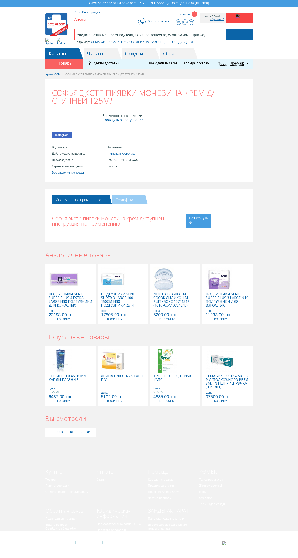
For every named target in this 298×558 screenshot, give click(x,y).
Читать (96, 53)
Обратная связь (64, 510)
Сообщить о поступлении (122, 120)
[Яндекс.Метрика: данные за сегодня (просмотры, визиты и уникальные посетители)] (234, 543)
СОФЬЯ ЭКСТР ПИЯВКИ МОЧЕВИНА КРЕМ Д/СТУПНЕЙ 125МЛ (75, 432)
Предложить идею (58, 534)
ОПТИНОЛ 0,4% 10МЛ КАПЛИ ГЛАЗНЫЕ (67, 378)
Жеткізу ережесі (210, 485)
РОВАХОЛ (153, 42)
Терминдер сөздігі (212, 504)
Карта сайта (115, 542)
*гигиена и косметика (121, 153)
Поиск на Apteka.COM (163, 491)
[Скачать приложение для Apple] (49, 41)
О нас (170, 53)
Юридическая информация (114, 513)
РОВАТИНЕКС (117, 42)
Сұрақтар (205, 497)
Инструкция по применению (78, 199)
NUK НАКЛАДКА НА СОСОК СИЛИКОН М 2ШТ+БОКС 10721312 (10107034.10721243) (171, 299)
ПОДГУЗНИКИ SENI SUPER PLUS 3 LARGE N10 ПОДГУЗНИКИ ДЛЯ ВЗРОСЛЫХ (227, 299)
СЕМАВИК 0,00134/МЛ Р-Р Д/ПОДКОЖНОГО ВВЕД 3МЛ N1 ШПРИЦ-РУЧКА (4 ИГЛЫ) (227, 381)
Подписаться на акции (61, 518)
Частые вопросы (159, 497)
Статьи (101, 479)
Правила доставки (161, 485)
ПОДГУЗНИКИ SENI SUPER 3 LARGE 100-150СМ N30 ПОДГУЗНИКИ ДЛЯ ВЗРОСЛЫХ (117, 301)
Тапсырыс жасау (195, 63)
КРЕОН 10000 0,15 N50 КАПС (172, 378)
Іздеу (202, 491)
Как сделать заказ (163, 63)
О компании (88, 542)
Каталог (59, 53)
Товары (50, 479)
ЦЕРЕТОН (169, 42)
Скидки (134, 53)
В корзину (62, 319)
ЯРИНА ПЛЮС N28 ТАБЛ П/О (122, 378)
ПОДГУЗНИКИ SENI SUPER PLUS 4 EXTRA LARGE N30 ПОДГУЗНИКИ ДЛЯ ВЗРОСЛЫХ (70, 299)
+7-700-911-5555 (151, 3)
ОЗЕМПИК (136, 42)
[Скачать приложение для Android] (62, 41)
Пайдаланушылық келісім (166, 518)
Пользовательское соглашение (119, 523)
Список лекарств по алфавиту (66, 491)
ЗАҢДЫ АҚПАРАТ (168, 510)
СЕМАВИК (98, 42)
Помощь (158, 471)
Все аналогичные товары (68, 172)
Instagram (62, 135)
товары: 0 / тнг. (213, 16)
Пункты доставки (105, 63)
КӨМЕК (208, 471)
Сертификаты (126, 199)
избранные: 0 (217, 19)
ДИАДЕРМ (185, 42)
